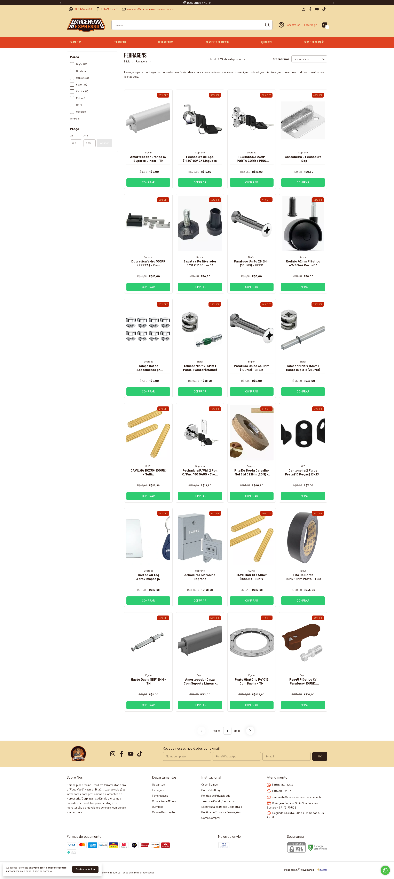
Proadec (251, 466)
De (71, 135)
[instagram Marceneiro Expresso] (303, 9)
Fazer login (310, 24)
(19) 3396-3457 (109, 9)
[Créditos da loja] (321, 870)
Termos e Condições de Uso (218, 801)
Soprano (200, 152)
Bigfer (251, 256)
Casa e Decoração (314, 42)
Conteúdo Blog (210, 790)
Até (86, 135)
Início (127, 61)
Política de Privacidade (215, 795)
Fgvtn (148, 152)
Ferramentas (165, 42)
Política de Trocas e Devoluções (221, 812)
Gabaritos (75, 42)
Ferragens (119, 42)
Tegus (303, 570)
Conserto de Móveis (217, 42)
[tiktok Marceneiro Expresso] (324, 9)
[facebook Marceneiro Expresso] (310, 9)
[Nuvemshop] (299, 870)
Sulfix (148, 466)
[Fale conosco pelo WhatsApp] (385, 870)
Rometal (148, 256)
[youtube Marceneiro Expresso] (317, 9)
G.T (303, 466)
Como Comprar (210, 817)
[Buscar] (266, 25)
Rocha (200, 256)
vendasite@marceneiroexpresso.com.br (150, 9)
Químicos (266, 42)
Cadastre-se (293, 24)
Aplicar (104, 143)
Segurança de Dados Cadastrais (221, 806)
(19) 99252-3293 (83, 9)
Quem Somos (209, 784)
